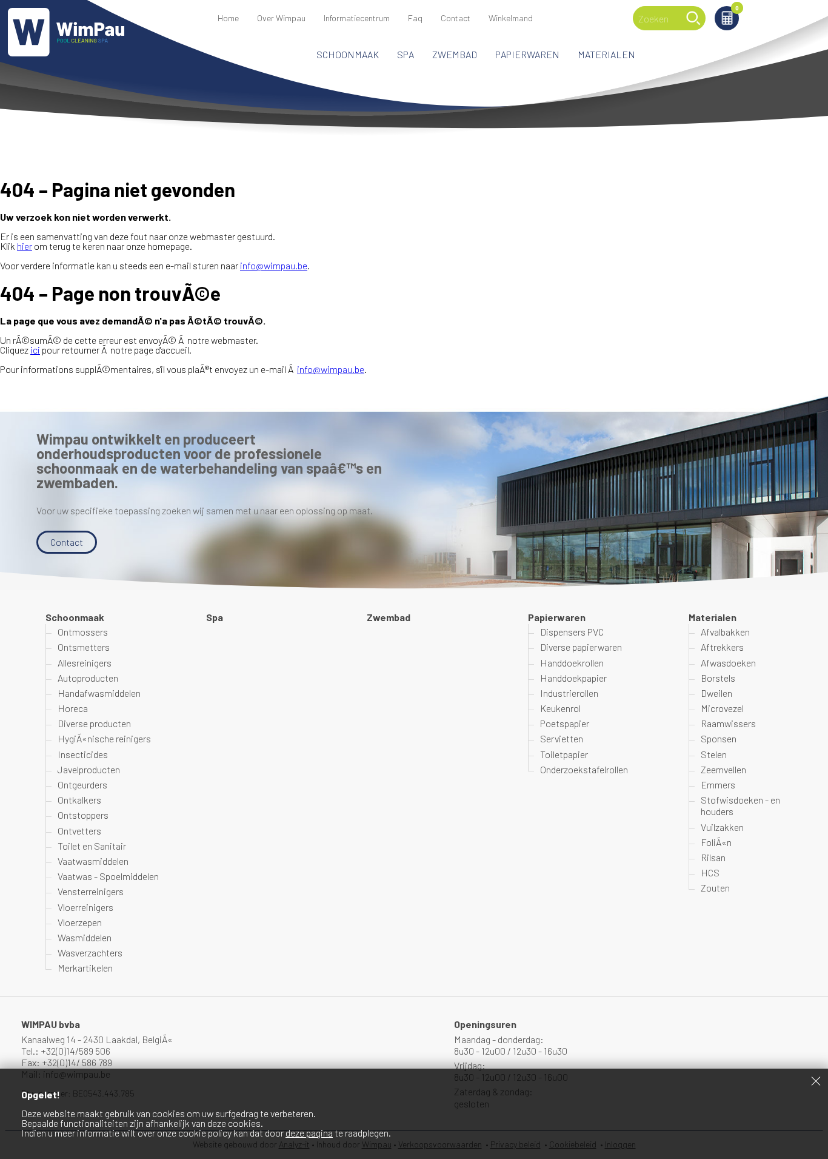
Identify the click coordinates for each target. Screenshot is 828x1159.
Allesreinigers (85, 662)
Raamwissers (728, 723)
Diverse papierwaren (581, 647)
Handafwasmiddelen (99, 693)
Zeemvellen (723, 769)
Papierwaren (527, 54)
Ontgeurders (82, 784)
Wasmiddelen (85, 937)
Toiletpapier (564, 754)
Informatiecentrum (357, 18)
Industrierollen (569, 693)
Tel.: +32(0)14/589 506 (65, 1051)
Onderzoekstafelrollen (584, 769)
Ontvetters (79, 830)
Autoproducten (88, 678)
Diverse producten (94, 723)
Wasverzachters (90, 952)
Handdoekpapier (573, 678)
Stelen (714, 754)
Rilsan (713, 857)
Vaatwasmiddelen (93, 861)
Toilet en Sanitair (92, 846)
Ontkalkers (79, 799)
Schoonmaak (347, 54)
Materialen (606, 54)
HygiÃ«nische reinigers (104, 738)
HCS (710, 872)
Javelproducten (89, 769)
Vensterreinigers (91, 891)
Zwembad (454, 54)
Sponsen (718, 738)
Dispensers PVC (572, 631)
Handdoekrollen (572, 662)
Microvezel (722, 708)
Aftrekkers (722, 647)
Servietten (561, 738)
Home (228, 18)
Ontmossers (83, 631)
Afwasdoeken (728, 662)
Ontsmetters (84, 647)
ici (35, 349)
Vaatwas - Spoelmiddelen (108, 876)
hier (24, 246)
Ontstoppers (83, 815)
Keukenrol (560, 708)
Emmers (718, 784)
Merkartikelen (85, 967)
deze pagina (309, 1132)
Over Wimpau (281, 18)
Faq (415, 18)
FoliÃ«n (716, 842)
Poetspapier (564, 723)
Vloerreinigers (85, 907)
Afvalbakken (725, 631)
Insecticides (83, 754)
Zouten (715, 887)
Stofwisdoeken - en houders (740, 805)
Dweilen (716, 693)
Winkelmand (737, 9)
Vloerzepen (80, 922)
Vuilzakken (722, 827)
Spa (405, 54)
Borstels (718, 678)
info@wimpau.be (273, 265)
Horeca (73, 708)
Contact (455, 18)
